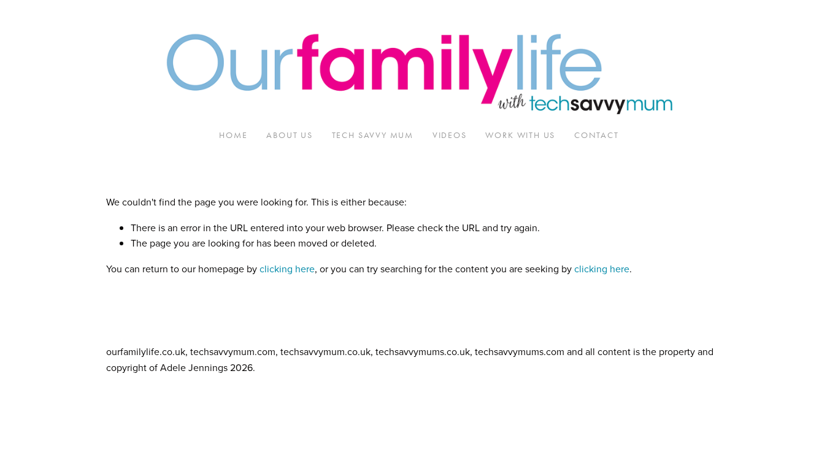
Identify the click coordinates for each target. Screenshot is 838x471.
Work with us (520, 135)
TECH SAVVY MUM (372, 135)
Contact (596, 135)
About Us (289, 135)
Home (233, 135)
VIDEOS (449, 135)
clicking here (287, 268)
